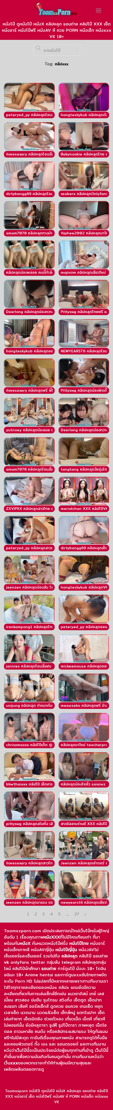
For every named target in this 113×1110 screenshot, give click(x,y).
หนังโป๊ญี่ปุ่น (66, 949)
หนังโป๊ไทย (79, 943)
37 (76, 914)
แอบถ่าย (49, 968)
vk (6, 962)
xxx (14, 1063)
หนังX (25, 943)
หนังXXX (51, 937)
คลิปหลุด (69, 956)
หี (55, 1025)
